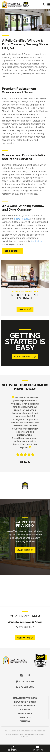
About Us (25, 709)
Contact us (36, 241)
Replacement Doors (25, 702)
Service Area (25, 713)
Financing (25, 721)
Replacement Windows (25, 698)
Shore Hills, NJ (21, 219)
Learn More (23, 550)
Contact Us (23, 638)
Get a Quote (10, 251)
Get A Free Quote (23, 357)
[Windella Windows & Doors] (16, 4)
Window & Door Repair (25, 706)
